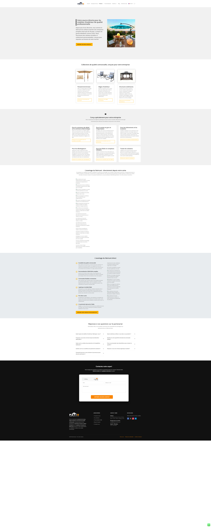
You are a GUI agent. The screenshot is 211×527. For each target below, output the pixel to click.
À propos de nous (94, 3)
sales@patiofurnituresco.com (115, 421)
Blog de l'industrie (97, 422)
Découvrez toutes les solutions (127, 158)
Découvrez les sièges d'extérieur (103, 100)
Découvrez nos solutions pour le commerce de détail (79, 140)
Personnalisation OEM (98, 420)
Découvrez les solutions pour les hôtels (105, 159)
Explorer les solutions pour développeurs (81, 159)
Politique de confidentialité (129, 436)
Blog (119, 3)
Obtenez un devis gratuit (84, 44)
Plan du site (122, 436)
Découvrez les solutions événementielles (129, 139)
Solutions (114, 3)
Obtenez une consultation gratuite (87, 312)
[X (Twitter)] (131, 419)
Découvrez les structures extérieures (125, 101)
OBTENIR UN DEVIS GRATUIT (102, 397)
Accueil (88, 3)
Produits (100, 3)
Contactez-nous (124, 3)
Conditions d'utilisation (138, 436)
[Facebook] (128, 419)
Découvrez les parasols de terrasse (83, 100)
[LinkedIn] (136, 419)
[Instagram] (133, 419)
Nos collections (96, 417)
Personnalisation (108, 3)
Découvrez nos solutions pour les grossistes (104, 142)
